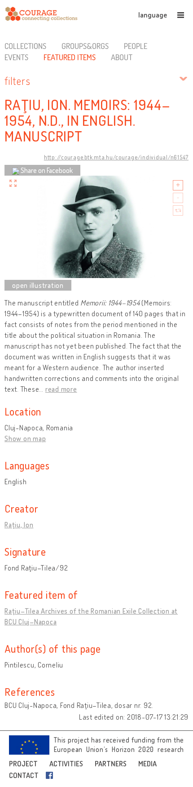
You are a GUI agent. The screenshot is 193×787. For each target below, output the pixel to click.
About (121, 57)
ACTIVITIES (66, 763)
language (152, 14)
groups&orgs (85, 46)
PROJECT (23, 763)
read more (61, 389)
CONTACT (24, 775)
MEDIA (147, 763)
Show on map (25, 438)
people (135, 46)
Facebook (51, 775)
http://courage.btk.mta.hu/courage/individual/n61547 (116, 157)
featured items (70, 57)
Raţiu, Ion (19, 524)
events (16, 57)
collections (25, 46)
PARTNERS (111, 763)
